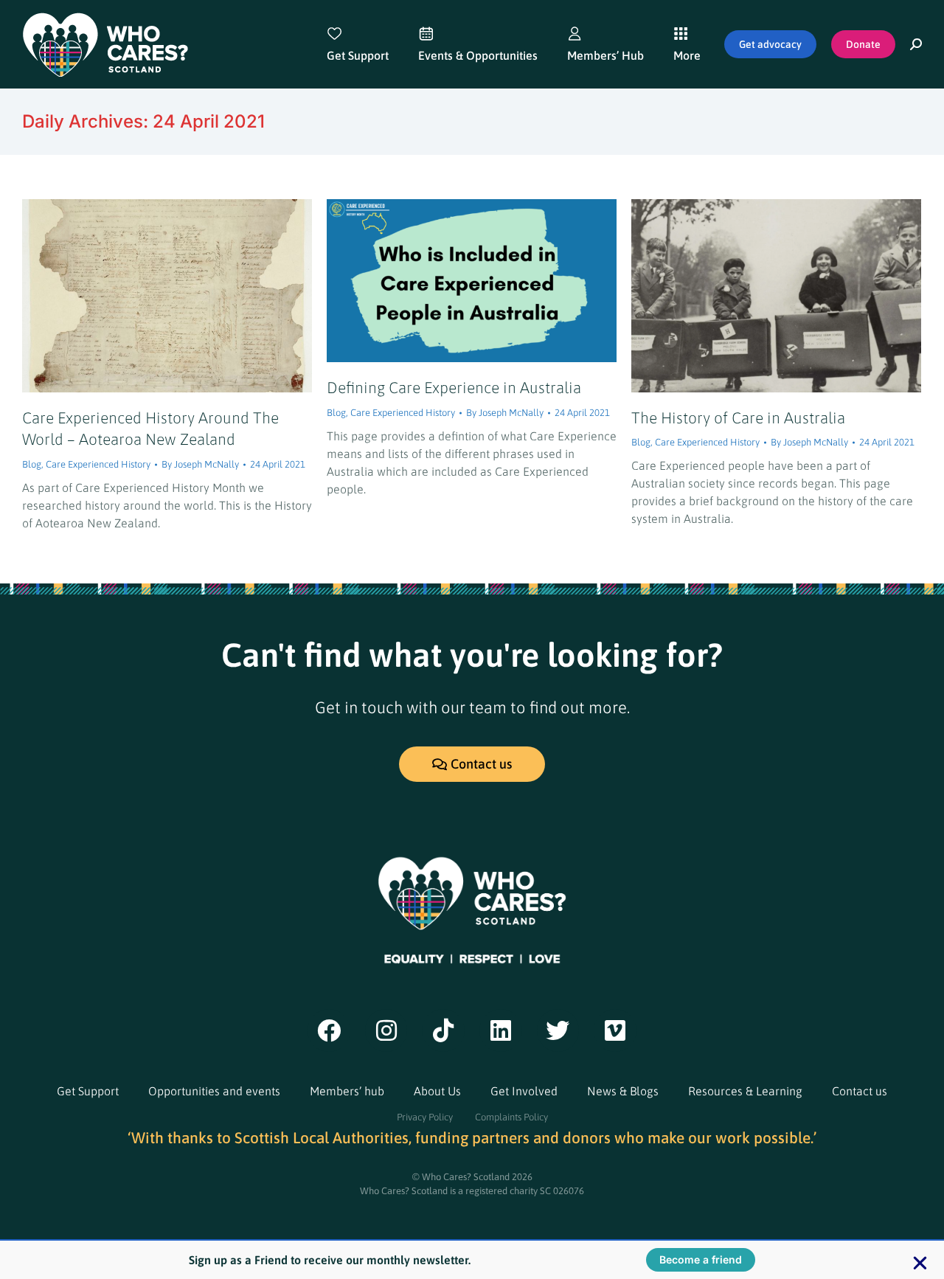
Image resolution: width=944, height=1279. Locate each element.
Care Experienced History (98, 464)
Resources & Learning (745, 1091)
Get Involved (524, 1091)
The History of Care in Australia (738, 417)
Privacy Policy (425, 1117)
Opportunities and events (214, 1091)
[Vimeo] (615, 1030)
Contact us (859, 1091)
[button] (920, 1263)
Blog (31, 464)
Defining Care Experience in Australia (454, 387)
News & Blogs (623, 1091)
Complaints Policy (511, 1117)
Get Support (88, 1091)
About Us (437, 1091)
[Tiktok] (443, 1030)
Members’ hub (347, 1091)
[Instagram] (386, 1030)
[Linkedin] (500, 1030)
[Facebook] (329, 1030)
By (200, 464)
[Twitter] (558, 1030)
